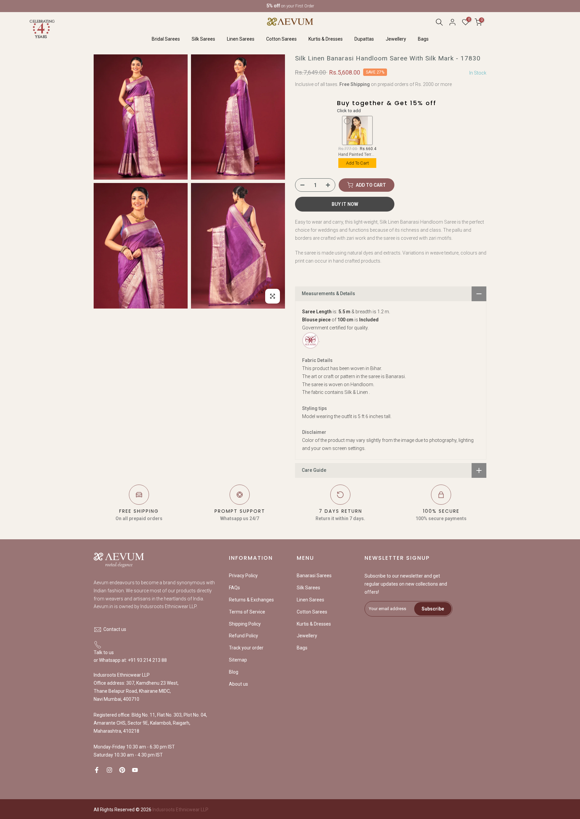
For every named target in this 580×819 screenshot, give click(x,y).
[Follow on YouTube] (135, 770)
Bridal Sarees (166, 39)
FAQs (234, 587)
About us (238, 684)
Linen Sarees (240, 39)
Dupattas (364, 39)
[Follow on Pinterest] (122, 770)
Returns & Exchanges (251, 599)
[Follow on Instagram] (109, 770)
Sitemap (238, 660)
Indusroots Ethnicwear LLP (180, 809)
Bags (423, 39)
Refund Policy (243, 635)
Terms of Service (247, 612)
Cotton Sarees (281, 39)
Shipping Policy (245, 624)
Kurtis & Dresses (325, 39)
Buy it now (345, 204)
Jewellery (396, 39)
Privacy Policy (243, 575)
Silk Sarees (203, 39)
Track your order (246, 647)
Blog (233, 672)
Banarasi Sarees (314, 575)
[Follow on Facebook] (97, 770)
